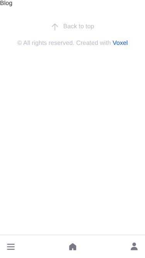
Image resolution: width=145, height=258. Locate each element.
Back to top (78, 26)
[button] (11, 247)
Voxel (120, 43)
